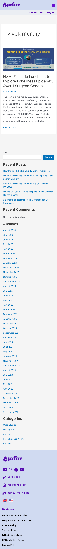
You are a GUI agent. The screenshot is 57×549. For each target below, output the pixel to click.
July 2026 (8, 235)
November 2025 (11, 272)
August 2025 (9, 286)
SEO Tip (7, 443)
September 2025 (11, 281)
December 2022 (11, 398)
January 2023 (10, 393)
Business (8, 509)
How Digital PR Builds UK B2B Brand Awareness (26, 171)
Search (6, 152)
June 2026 (8, 239)
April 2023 (8, 389)
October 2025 (10, 277)
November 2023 (11, 361)
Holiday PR (8, 429)
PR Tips (7, 434)
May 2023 (8, 384)
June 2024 (8, 347)
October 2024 (10, 328)
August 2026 (9, 230)
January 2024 (10, 356)
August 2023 (9, 370)
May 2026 (8, 244)
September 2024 (11, 333)
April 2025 (8, 305)
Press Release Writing (13, 439)
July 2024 (8, 342)
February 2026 (10, 258)
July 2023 (8, 375)
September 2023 (11, 365)
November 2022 (11, 403)
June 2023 (8, 379)
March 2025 (9, 309)
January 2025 (10, 319)
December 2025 (11, 267)
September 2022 (11, 412)
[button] (53, 5)
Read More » (9, 127)
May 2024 (8, 351)
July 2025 (8, 291)
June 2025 (8, 295)
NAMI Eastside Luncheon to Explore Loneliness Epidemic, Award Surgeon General (28, 81)
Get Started (36, 12)
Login (50, 12)
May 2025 (8, 300)
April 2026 (8, 249)
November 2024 (11, 323)
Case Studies (9, 425)
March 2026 (9, 253)
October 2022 (10, 407)
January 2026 (10, 263)
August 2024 (9, 337)
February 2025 (10, 314)
